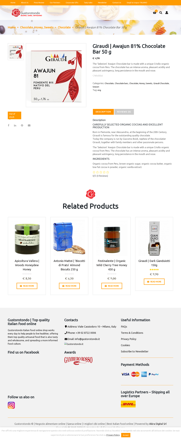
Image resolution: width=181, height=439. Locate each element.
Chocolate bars (121, 83)
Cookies (125, 345)
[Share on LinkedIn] (15, 125)
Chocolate (64, 27)
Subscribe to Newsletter (134, 351)
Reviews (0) (124, 112)
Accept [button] (126, 435)
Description (103, 112)
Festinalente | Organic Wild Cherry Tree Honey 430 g (111, 265)
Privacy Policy (128, 339)
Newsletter (102, 3)
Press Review (39, 3)
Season (96, 87)
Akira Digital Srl (158, 423)
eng (99, 90)
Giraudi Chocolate (161, 83)
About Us (24, 3)
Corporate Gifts (72, 3)
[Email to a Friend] (29, 125)
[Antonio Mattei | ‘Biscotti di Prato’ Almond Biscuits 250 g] (69, 238)
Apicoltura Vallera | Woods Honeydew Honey (27, 265)
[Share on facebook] (8, 125)
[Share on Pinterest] (22, 125)
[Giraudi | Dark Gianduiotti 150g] (154, 238)
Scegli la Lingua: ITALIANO (137, 3)
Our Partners (55, 3)
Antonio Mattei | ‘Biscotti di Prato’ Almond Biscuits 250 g (69, 265)
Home (13, 3)
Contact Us (116, 3)
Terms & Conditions (132, 332)
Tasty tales (88, 3)
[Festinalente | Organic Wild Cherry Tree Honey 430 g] (112, 238)
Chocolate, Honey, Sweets (36, 27)
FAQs (124, 326)
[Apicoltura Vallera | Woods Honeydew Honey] (27, 238)
